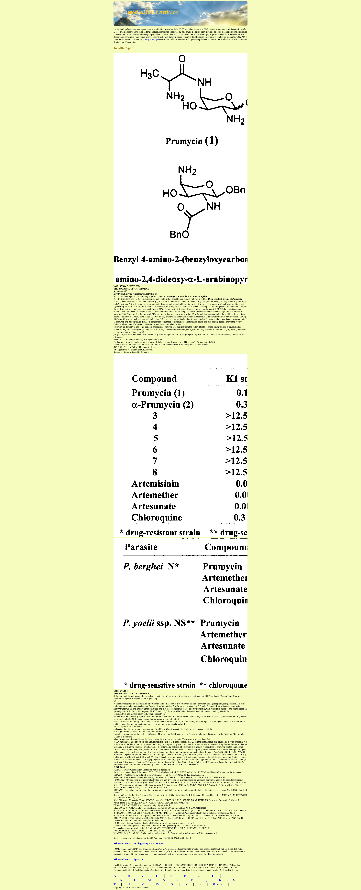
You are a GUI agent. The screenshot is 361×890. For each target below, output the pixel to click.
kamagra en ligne (151, 39)
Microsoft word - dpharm (128, 859)
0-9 (219, 884)
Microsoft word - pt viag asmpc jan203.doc (138, 843)
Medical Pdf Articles (153, 13)
